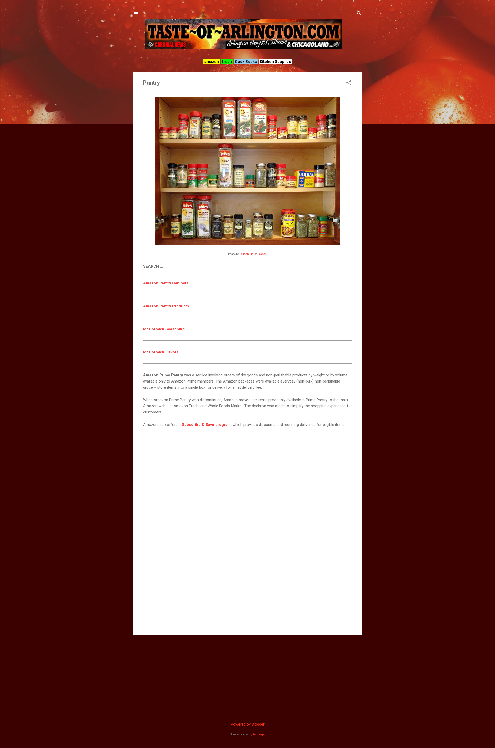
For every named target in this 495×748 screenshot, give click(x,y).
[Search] (359, 14)
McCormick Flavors (160, 352)
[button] (349, 83)
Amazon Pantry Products (166, 306)
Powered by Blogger (248, 724)
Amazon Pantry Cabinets (165, 283)
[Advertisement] (247, 675)
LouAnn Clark (248, 254)
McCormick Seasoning (164, 329)
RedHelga (259, 734)
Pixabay (261, 254)
